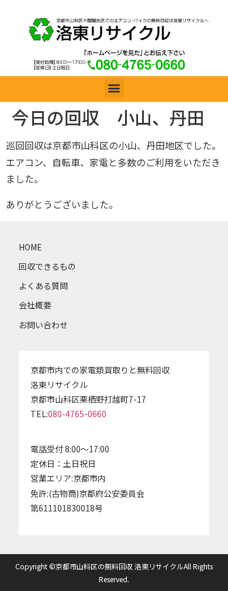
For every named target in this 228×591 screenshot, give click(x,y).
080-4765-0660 (77, 414)
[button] (114, 88)
